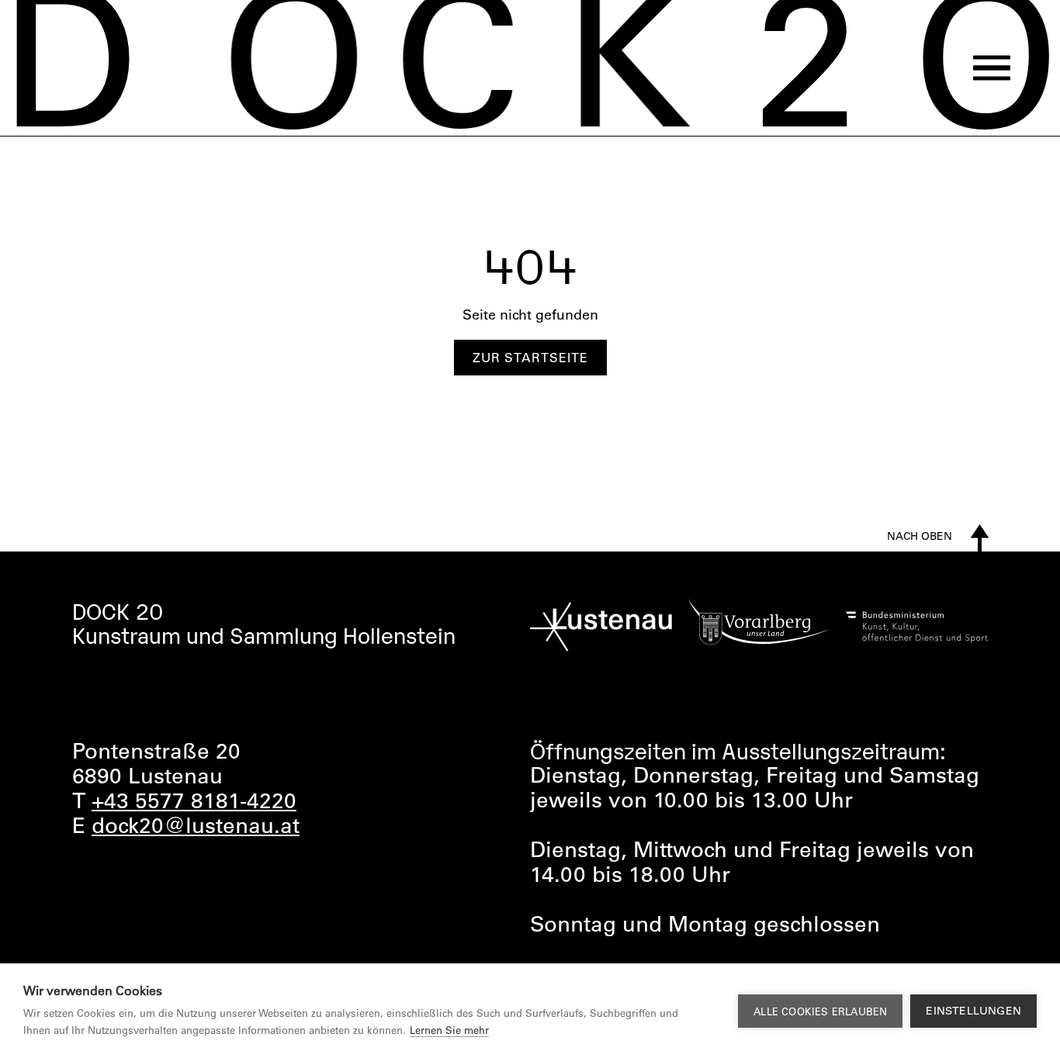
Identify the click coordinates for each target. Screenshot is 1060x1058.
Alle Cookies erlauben (820, 1011)
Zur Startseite (530, 357)
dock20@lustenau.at (196, 824)
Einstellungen (973, 1011)
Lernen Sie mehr (449, 1029)
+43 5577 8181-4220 (194, 799)
